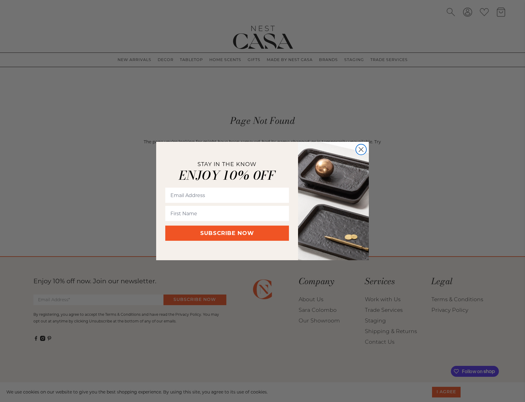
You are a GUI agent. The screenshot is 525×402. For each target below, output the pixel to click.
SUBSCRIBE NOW (227, 233)
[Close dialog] (361, 149)
